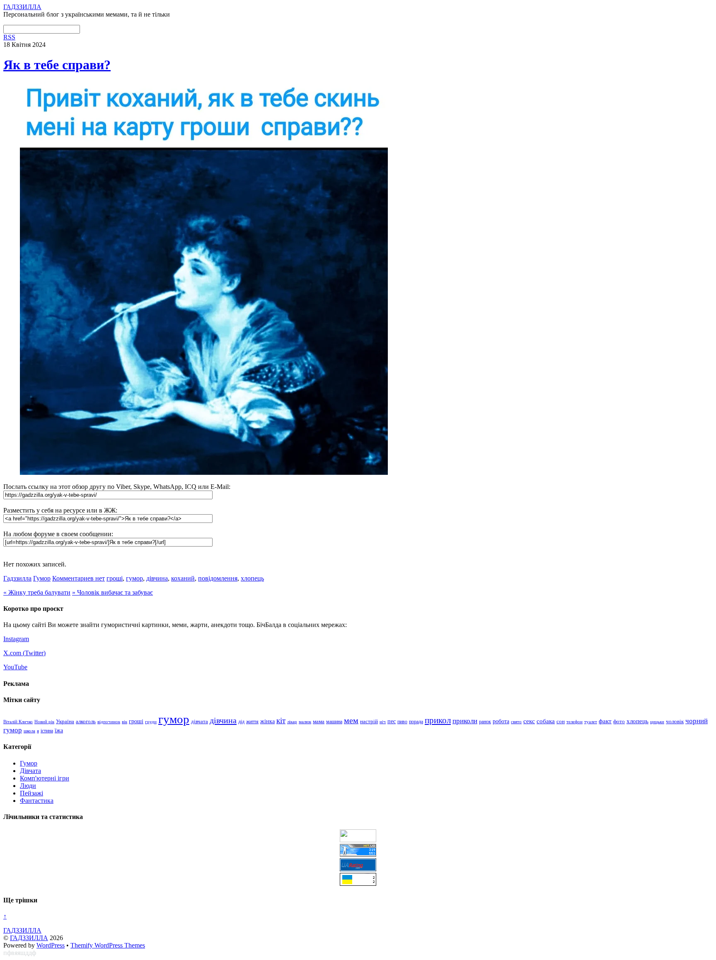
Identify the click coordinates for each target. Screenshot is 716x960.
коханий (183, 578)
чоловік (675, 721)
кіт (280, 720)
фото (619, 721)
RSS (9, 37)
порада (416, 721)
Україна (65, 721)
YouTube (15, 667)
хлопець (252, 578)
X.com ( (14, 652)
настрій (369, 721)
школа (29, 730)
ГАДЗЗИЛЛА (29, 937)
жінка (267, 721)
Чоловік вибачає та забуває (112, 592)
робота (501, 721)
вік (124, 721)
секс (529, 721)
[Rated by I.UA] (358, 839)
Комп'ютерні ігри (44, 778)
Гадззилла (17, 578)
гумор (134, 578)
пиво (402, 721)
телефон (574, 721)
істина (47, 731)
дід (241, 721)
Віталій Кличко (18, 721)
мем (351, 720)
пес (391, 721)
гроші (114, 578)
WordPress (50, 945)
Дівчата (30, 770)
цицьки (657, 721)
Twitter (34, 652)
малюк (305, 721)
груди (151, 721)
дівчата (199, 721)
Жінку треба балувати (36, 592)
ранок (485, 721)
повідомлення (217, 578)
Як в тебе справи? (57, 64)
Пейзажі (31, 793)
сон (560, 721)
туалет (590, 721)
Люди (28, 785)
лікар (292, 721)
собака (546, 721)
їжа (59, 730)
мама (318, 721)
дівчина (157, 578)
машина (334, 721)
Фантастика (36, 800)
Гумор (42, 578)
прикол (438, 720)
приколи (464, 721)
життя (252, 721)
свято (516, 721)
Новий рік (44, 721)
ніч (383, 721)
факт (605, 721)
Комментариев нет (78, 578)
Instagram (16, 638)
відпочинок (108, 721)
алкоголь (86, 721)
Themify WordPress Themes (107, 945)
